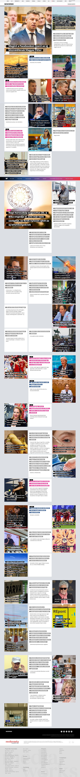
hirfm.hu (61, 772)
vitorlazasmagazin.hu (45, 764)
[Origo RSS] (71, 731)
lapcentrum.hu (62, 764)
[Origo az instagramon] (66, 731)
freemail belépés (71, 4)
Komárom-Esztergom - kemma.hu (11, 767)
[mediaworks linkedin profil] (73, 742)
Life (11, 1)
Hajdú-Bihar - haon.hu (9, 762)
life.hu (60, 751)
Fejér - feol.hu (8, 759)
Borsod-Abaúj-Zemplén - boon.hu (11, 755)
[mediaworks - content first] (12, 742)
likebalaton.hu (44, 756)
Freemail (33, 1)
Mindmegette (17, 1)
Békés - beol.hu (8, 753)
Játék (65, 1)
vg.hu (24, 769)
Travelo (39, 1)
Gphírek (44, 1)
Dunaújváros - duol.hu (9, 758)
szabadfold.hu (26, 759)
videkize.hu (43, 765)
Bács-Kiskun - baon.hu (9, 750)
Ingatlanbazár (59, 1)
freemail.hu (61, 759)
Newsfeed (28, 1)
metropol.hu (61, 750)
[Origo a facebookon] (61, 731)
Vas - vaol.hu (25, 748)
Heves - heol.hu (8, 764)
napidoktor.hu (44, 758)
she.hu (60, 753)
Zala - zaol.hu (26, 751)
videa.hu (61, 762)
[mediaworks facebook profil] (70, 742)
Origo (8, 1)
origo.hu (24, 762)
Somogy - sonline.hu (9, 770)
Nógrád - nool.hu (8, 768)
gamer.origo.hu (44, 755)
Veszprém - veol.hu (27, 750)
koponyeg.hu (61, 761)
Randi (54, 1)
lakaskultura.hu (44, 753)
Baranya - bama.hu (9, 752)
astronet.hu (43, 750)
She (48, 1)
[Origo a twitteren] (64, 731)
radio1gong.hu (62, 770)
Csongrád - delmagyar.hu (10, 756)
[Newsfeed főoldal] (9, 731)
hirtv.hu (24, 761)
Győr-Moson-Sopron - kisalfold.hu (11, 761)
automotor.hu (43, 752)
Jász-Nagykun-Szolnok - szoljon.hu (12, 765)
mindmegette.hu (44, 759)
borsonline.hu (44, 773)
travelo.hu (43, 761)
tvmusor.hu (43, 767)
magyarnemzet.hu (26, 758)
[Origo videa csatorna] (69, 731)
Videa (23, 1)
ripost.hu (61, 748)
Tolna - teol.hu (8, 773)
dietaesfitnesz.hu (44, 762)
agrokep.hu (25, 770)
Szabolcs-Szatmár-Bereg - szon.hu (12, 771)
